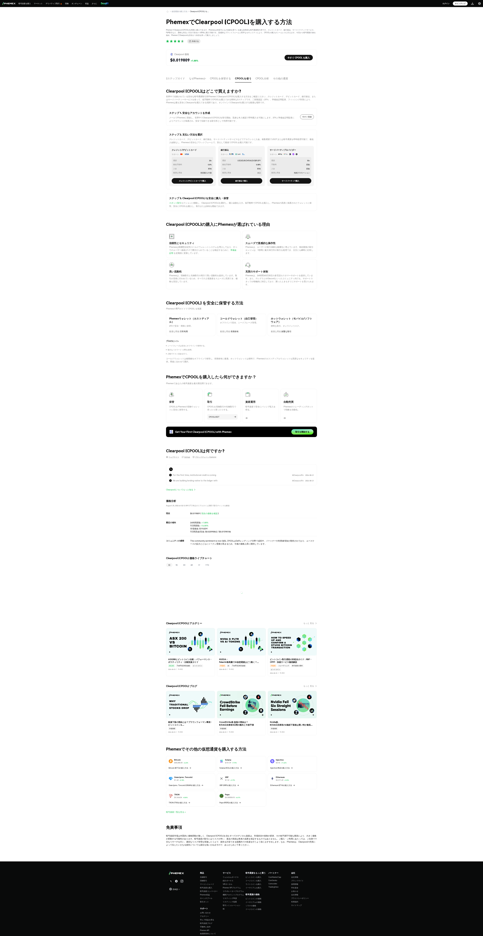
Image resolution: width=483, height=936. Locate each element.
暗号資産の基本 (297, 666)
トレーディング (283, 666)
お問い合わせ (205, 912)
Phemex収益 (205, 894)
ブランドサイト (297, 880)
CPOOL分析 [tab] (262, 78)
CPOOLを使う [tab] (243, 78)
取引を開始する (302, 431)
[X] (171, 469)
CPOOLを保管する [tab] (220, 78)
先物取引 (203, 877)
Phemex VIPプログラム (232, 887)
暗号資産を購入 (24, 3)
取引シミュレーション (231, 905)
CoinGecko (272, 880)
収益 (87, 3)
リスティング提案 (230, 902)
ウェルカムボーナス (231, 877)
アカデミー (204, 916)
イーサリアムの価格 (253, 902)
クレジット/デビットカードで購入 (192, 181)
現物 (67, 3)
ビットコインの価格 (253, 898)
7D (177, 565)
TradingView (273, 887)
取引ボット (204, 902)
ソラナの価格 (251, 905)
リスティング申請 (230, 898)
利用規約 (294, 902)
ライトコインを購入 (253, 884)
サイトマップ (296, 905)
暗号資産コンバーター (209, 891)
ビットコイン (197, 666)
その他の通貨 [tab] (280, 78)
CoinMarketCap (274, 877)
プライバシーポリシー (300, 898)
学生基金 (294, 887)
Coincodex (272, 883)
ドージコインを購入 (253, 880)
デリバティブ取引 (53, 3)
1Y (199, 565)
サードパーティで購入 (290, 181)
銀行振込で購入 (241, 181)
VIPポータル (227, 884)
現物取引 (203, 880)
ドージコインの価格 (253, 909)
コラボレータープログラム (233, 891)
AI (228, 666)
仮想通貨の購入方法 (179, 11)
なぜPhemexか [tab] (197, 78)
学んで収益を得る (207, 920)
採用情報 (294, 884)
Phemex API (204, 930)
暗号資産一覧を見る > (176, 812)
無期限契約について (208, 933)
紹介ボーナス (228, 880)
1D (169, 565)
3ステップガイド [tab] (175, 78)
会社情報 (294, 877)
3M (192, 565)
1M (184, 565)
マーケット (38, 3)
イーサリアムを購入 (253, 887)
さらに (94, 3)
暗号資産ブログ (206, 923)
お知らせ (294, 891)
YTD (207, 565)
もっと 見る (308, 623)
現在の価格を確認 (210, 513)
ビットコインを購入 (253, 877)
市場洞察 (172, 728)
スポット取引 (175, 202)
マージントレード (207, 884)
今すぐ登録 (307, 116)
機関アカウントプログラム (233, 894)
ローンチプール (206, 898)
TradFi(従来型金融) (183, 666)
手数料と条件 (205, 927)
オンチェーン (77, 3)
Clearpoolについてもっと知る (179, 489)
